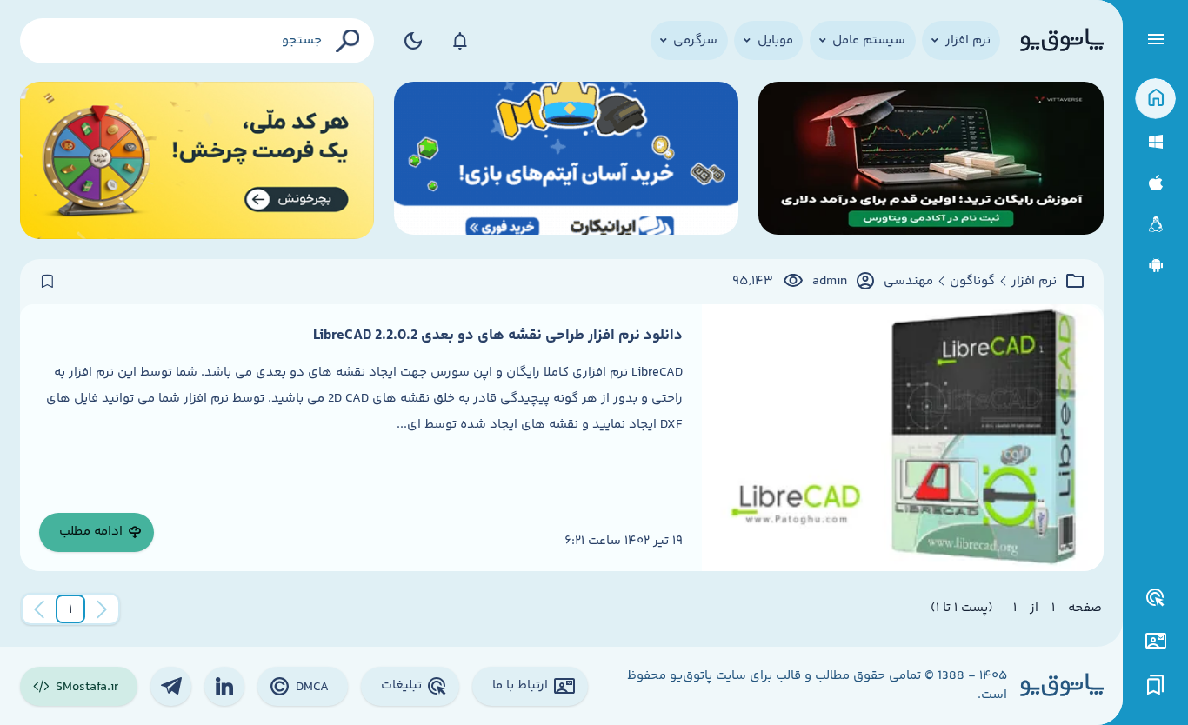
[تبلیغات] (1156, 598)
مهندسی (908, 281)
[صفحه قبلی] (101, 609)
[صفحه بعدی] (39, 609)
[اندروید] (1155, 266)
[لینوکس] (1155, 225)
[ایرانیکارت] (566, 160)
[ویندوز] (1155, 142)
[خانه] (1155, 98)
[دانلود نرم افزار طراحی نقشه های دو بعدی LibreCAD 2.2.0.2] (902, 437)
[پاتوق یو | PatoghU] (1062, 41)
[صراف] (197, 160)
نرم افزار (1034, 281)
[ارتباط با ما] (1155, 641)
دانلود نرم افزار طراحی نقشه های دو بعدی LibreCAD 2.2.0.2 (498, 335)
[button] (70, 609)
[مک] (1155, 183)
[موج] (931, 160)
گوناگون (972, 281)
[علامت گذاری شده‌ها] (1156, 685)
